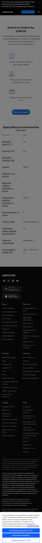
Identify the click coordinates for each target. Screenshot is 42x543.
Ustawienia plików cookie (21, 540)
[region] (21, 527)
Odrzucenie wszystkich (21, 535)
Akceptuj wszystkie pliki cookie (21, 530)
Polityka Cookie (33, 526)
